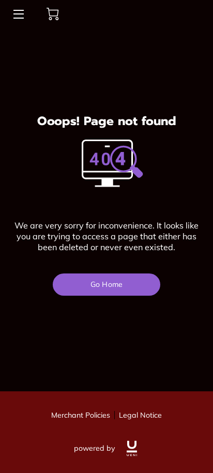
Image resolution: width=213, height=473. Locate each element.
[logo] (132, 448)
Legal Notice (140, 415)
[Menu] (17, 14)
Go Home (106, 284)
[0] (53, 14)
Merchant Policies (80, 415)
